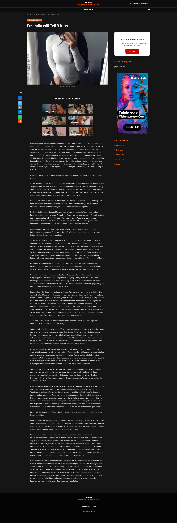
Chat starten (132, 51)
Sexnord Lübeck (120, 154)
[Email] (20, 107)
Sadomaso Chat (120, 145)
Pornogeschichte (34, 20)
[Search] (149, 10)
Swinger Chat (119, 159)
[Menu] (28, 3)
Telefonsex (118, 150)
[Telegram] (20, 112)
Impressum (85, 506)
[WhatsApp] (20, 116)
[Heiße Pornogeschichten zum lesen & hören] (88, 3)
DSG (94, 506)
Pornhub (117, 164)
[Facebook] (20, 98)
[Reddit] (20, 121)
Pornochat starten (139, 4)
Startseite (88, 9)
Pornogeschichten (87, 511)
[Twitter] (20, 103)
